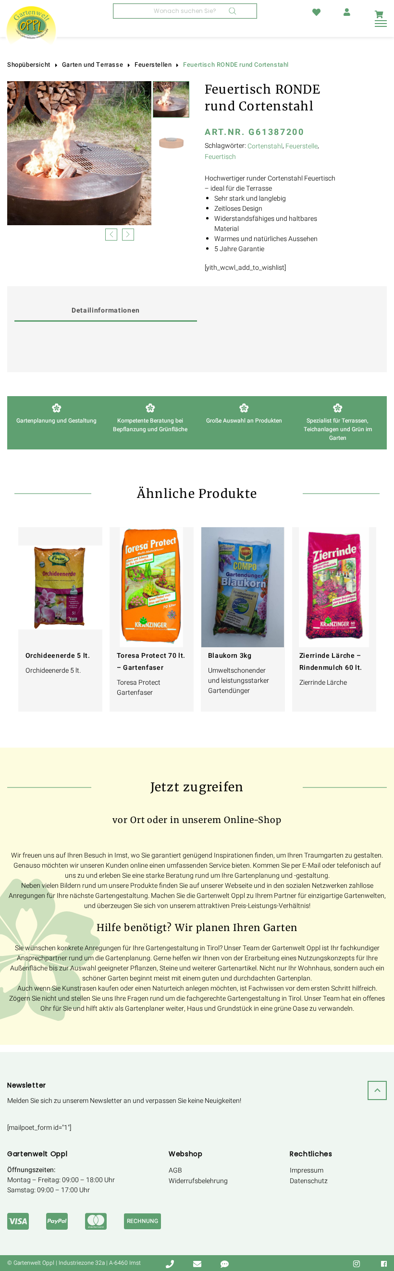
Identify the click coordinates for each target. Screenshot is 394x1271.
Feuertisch (220, 157)
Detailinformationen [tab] (106, 310)
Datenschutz (309, 1181)
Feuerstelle (301, 146)
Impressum (306, 1170)
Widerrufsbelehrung (198, 1181)
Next (128, 234)
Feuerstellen (153, 65)
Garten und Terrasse (92, 65)
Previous (111, 234)
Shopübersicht (28, 65)
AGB (175, 1170)
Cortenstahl (265, 146)
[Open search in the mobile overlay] (185, 11)
